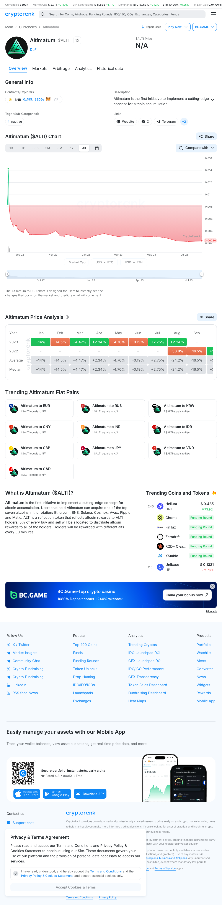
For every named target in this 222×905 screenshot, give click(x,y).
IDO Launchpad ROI (144, 653)
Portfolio (204, 644)
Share (209, 136)
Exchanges (82, 701)
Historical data (110, 68)
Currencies (28, 27)
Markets (39, 68)
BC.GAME (202, 27)
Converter (205, 669)
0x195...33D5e (33, 99)
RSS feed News (25, 693)
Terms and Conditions (79, 897)
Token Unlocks (85, 669)
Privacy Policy (108, 897)
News (201, 677)
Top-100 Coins (85, 644)
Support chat (23, 823)
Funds (78, 653)
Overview (18, 68)
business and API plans (173, 858)
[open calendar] (97, 148)
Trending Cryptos (142, 644)
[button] (26, 794)
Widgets (203, 685)
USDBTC (104, 262)
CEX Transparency (143, 677)
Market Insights (25, 653)
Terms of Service (165, 868)
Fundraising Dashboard (147, 693)
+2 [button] (184, 121)
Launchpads (83, 693)
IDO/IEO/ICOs (84, 685)
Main (9, 27)
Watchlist (204, 653)
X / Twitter (21, 644)
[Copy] (56, 99)
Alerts (201, 661)
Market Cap (77, 262)
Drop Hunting (84, 677)
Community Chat (26, 661)
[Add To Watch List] (77, 40)
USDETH (133, 262)
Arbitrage (61, 68)
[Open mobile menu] (213, 14)
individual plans (148, 858)
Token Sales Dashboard (147, 685)
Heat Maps (137, 701)
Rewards (204, 693)
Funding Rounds (86, 661)
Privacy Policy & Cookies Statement (47, 875)
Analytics (83, 68)
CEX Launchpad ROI (144, 661)
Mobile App (206, 701)
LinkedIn (19, 685)
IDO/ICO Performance (146, 669)
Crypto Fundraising (28, 669)
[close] (212, 586)
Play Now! (175, 27)
